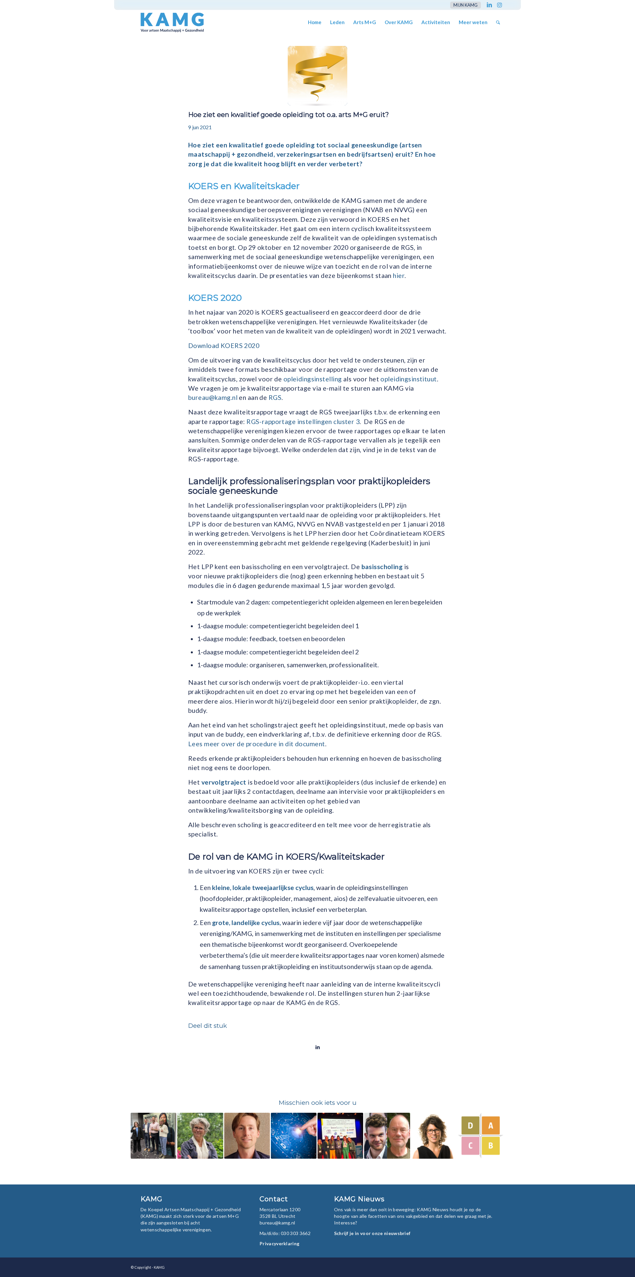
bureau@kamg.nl (212, 397)
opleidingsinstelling (312, 379)
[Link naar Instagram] (499, 5)
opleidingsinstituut (408, 379)
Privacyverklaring (279, 1243)
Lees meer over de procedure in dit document (256, 744)
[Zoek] (498, 22)
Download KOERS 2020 (223, 345)
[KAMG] (168, 22)
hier (398, 275)
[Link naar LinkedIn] (489, 5)
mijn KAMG (465, 5)
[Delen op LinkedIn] (317, 1047)
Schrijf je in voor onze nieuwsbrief (372, 1233)
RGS (275, 397)
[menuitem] (464, 5)
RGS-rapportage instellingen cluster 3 (303, 421)
